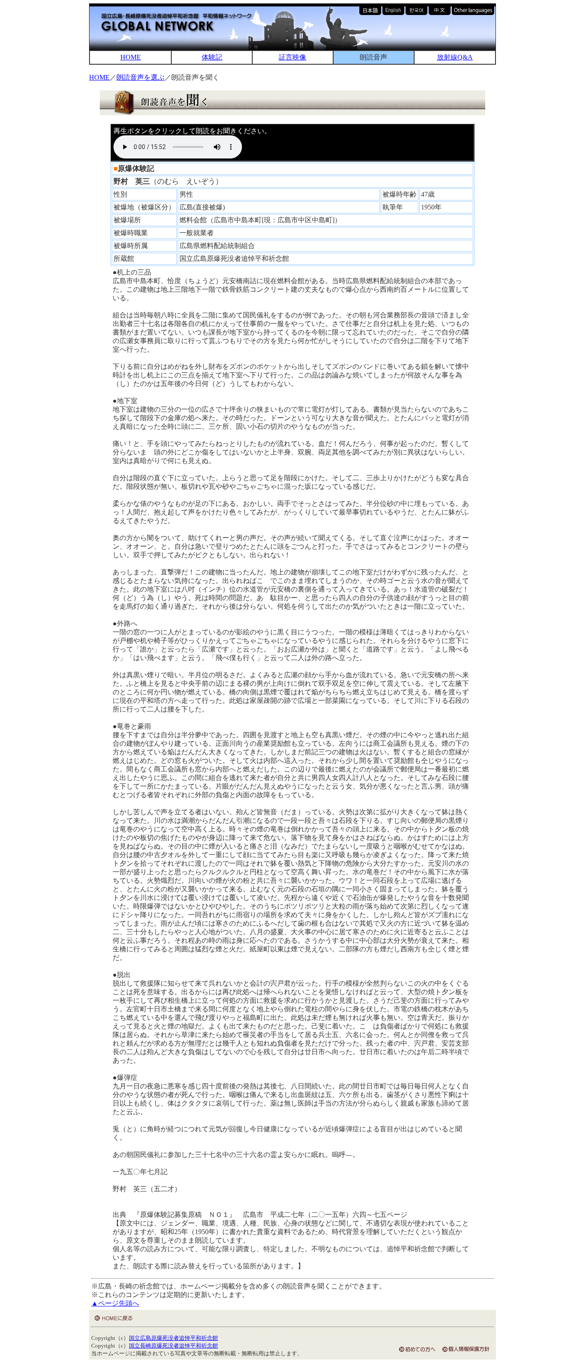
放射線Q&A (455, 57)
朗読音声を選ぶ (140, 77)
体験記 (212, 57)
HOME (130, 57)
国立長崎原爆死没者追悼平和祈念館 (173, 1346)
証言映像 (292, 57)
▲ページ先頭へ (115, 1303)
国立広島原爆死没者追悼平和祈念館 (173, 1338)
